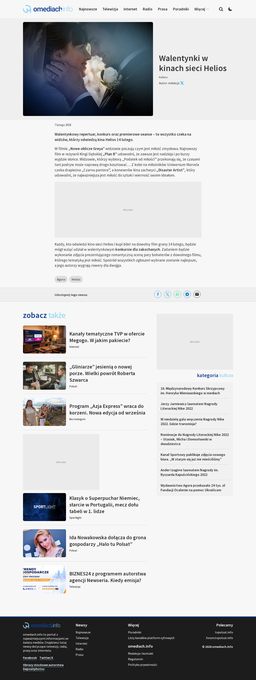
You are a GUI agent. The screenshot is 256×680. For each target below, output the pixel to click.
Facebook (30, 658)
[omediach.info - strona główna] (48, 9)
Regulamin (135, 659)
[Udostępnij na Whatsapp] (177, 294)
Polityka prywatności (142, 665)
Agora (61, 279)
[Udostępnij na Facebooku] (157, 294)
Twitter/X (46, 658)
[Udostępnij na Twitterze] (167, 294)
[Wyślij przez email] (197, 294)
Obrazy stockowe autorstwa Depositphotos (43, 667)
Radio (147, 9)
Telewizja (110, 9)
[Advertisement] (128, 210)
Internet (130, 9)
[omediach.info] (41, 627)
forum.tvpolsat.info (219, 638)
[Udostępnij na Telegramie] (187, 294)
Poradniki (181, 9)
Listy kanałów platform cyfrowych (151, 638)
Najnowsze (88, 9)
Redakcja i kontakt (140, 653)
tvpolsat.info (224, 632)
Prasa (162, 9)
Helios (76, 279)
